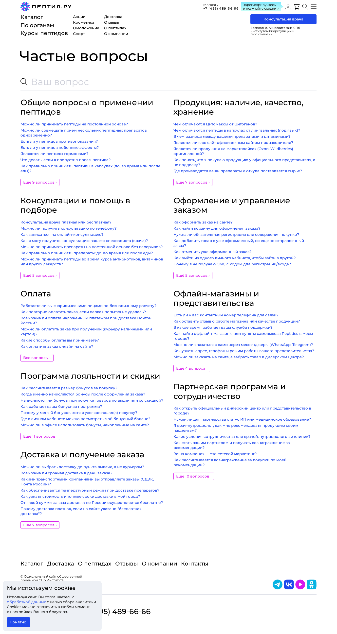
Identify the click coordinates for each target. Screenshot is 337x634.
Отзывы (126, 563)
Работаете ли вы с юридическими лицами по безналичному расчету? (88, 305)
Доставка (60, 563)
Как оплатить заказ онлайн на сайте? (56, 346)
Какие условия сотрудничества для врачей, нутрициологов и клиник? (242, 436)
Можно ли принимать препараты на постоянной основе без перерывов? (91, 246)
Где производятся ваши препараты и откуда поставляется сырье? (237, 171)
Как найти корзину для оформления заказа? (217, 228)
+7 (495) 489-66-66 (221, 8)
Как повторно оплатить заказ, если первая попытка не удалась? (83, 311)
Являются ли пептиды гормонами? (54, 153)
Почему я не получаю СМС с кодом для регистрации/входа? (232, 264)
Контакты (194, 563)
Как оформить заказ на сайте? (203, 222)
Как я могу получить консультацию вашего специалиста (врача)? (84, 240)
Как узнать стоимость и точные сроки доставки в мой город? (80, 496)
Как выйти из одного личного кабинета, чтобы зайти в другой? (234, 258)
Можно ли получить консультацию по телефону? (68, 228)
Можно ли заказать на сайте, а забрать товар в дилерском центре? (238, 357)
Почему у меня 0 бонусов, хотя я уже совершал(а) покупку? (78, 412)
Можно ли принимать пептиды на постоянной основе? (74, 124)
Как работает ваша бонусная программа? (61, 406)
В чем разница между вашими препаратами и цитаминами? (232, 136)
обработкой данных (27, 602)
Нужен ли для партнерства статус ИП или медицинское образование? (242, 419)
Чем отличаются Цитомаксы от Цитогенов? (215, 124)
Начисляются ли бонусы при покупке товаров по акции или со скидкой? (91, 400)
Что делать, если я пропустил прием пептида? (65, 159)
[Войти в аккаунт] (288, 7)
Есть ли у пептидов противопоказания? (59, 141)
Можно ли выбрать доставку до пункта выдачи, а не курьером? (82, 466)
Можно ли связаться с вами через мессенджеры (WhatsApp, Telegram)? (243, 344)
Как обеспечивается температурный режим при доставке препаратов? (89, 490)
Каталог (31, 563)
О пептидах (94, 563)
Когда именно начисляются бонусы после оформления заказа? (82, 394)
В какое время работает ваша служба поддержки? (223, 327)
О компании (159, 563)
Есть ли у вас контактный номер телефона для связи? (226, 315)
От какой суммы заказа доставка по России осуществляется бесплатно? (91, 502)
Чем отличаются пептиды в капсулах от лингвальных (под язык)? (236, 130)
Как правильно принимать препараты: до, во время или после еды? (86, 253)
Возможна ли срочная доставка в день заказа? (66, 473)
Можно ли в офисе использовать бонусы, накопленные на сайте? (84, 425)
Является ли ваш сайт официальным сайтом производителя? (233, 142)
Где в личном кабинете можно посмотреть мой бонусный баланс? (85, 418)
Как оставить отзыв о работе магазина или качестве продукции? (236, 321)
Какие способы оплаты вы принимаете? (59, 340)
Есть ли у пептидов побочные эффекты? (59, 147)
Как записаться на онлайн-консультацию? (62, 234)
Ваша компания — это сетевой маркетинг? (215, 453)
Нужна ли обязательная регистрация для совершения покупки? (236, 234)
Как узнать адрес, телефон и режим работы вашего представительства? (243, 350)
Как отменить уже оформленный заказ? (212, 251)
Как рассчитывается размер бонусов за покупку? (68, 388)
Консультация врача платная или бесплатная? (66, 222)
